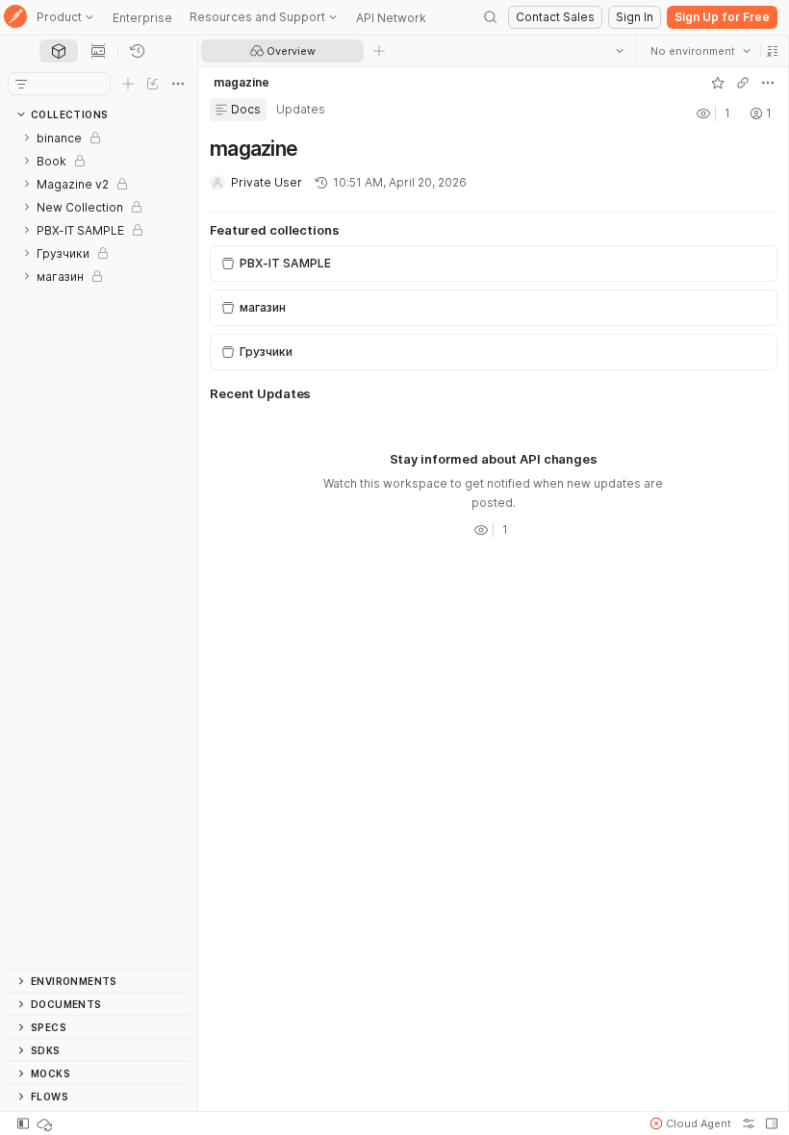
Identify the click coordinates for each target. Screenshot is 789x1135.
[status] (46, 1123)
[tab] (58, 51)
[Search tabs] (618, 51)
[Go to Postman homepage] (15, 18)
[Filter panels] (21, 83)
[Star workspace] (716, 82)
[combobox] (699, 51)
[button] (771, 51)
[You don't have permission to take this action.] (379, 51)
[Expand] (27, 137)
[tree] (99, 547)
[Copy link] (741, 82)
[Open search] (490, 17)
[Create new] (128, 83)
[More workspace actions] (766, 82)
